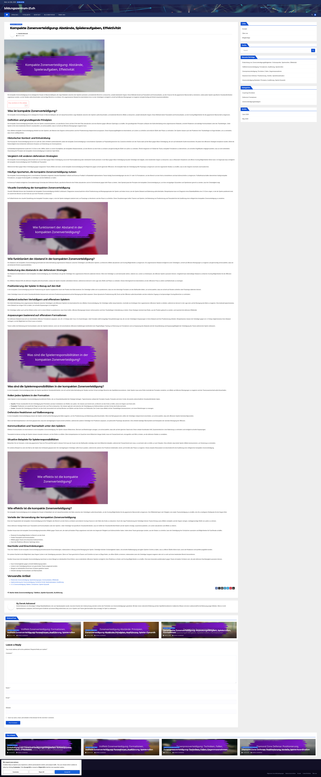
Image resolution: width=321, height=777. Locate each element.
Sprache (14, 15)
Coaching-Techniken (248, 93)
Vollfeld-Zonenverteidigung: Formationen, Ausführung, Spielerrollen (41, 632)
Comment (9, 653)
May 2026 (245, 119)
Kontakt (37, 15)
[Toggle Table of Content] (25, 105)
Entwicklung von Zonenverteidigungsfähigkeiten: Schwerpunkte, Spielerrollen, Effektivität (269, 62)
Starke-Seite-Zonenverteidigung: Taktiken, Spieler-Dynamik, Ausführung (36, 592)
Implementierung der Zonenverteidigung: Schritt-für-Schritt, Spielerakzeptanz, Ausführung (37, 582)
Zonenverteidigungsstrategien (251, 101)
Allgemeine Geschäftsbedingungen (275, 773)
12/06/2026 (12, 752)
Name (8, 688)
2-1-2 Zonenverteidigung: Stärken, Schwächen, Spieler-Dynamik (30, 584)
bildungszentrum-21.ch (19, 8)
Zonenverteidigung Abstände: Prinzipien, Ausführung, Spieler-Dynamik (120, 632)
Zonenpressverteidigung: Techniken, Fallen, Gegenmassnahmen (262, 71)
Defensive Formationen (16, 24)
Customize (16, 772)
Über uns (61, 15)
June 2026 (245, 114)
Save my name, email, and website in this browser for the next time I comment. (31, 717)
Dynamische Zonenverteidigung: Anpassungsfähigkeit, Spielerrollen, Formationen (197, 631)
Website (8, 707)
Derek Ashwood (23, 33)
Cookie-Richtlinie (307, 773)
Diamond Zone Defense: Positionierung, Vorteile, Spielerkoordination (263, 75)
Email (8, 698)
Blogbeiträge (49, 15)
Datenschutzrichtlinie (290, 773)
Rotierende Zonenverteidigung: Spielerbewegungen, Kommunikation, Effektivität (34, 580)
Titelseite (26, 15)
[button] (312, 14)
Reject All (41, 772)
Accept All (67, 772)
